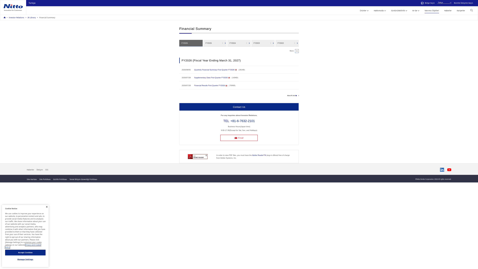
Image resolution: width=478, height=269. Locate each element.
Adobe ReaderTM (259, 155)
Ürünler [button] (363, 10)
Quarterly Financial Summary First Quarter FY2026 (214, 70)
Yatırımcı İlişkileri (432, 10)
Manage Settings (25, 259)
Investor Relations (16, 17)
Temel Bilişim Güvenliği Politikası (83, 179)
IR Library (32, 17)
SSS (46, 169)
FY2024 (233, 43)
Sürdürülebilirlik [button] (398, 10)
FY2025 (209, 43)
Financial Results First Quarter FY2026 (209, 85)
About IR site (291, 95)
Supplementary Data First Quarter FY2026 (211, 78)
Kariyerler (461, 10)
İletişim (40, 169)
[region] (25, 236)
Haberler (448, 10)
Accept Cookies (25, 252)
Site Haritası (32, 179)
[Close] (47, 207)
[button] (471, 10)
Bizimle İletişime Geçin (463, 3)
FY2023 (257, 43)
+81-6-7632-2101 (242, 121)
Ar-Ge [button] (414, 10)
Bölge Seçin (430, 3)
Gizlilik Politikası (60, 179)
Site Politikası (45, 179)
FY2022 (281, 43)
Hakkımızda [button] (379, 10)
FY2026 (184, 43)
